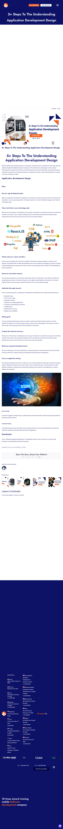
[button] (3, 758)
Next (59, 108)
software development (17, 447)
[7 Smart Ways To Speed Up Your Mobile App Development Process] (39, 482)
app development (50, 172)
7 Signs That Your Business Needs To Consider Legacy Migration (53, 482)
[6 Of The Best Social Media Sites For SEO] (23, 482)
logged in (11, 495)
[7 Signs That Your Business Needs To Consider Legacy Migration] (55, 482)
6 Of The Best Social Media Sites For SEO (22, 482)
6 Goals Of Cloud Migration (7, 482)
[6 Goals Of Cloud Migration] (8, 482)
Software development (11, 803)
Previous (54, 108)
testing (18, 358)
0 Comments (23, 447)
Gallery (9, 482)
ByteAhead (5, 447)
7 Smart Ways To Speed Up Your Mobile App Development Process (38, 482)
